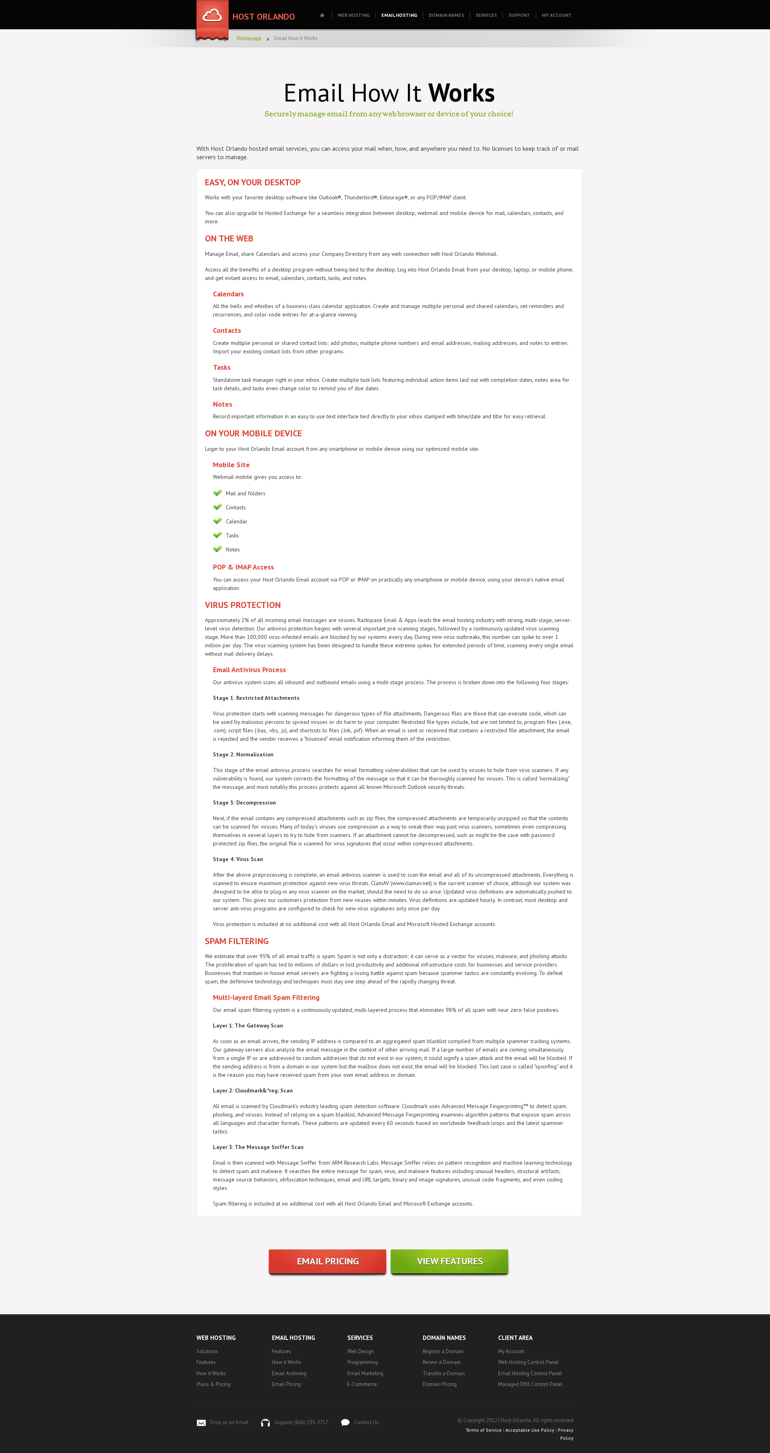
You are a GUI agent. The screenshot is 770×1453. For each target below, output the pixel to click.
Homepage (249, 38)
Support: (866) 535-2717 (301, 1422)
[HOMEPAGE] (323, 15)
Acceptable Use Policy (529, 1430)
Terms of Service (484, 1430)
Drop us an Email (229, 1422)
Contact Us (366, 1422)
